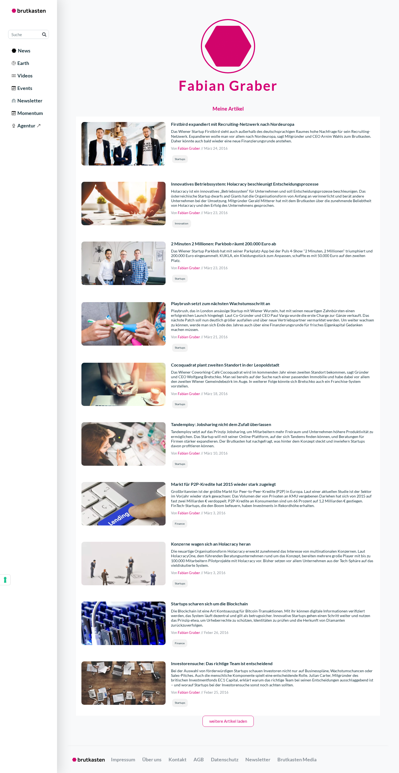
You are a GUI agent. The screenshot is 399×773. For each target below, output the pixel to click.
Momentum (29, 113)
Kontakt (177, 759)
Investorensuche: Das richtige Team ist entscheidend (222, 663)
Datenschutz (224, 759)
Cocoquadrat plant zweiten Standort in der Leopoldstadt (225, 364)
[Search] (44, 34)
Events (24, 88)
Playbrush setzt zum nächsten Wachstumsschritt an (220, 303)
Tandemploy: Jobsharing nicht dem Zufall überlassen (221, 424)
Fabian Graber (189, 148)
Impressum (123, 759)
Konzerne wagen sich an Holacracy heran (211, 543)
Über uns (152, 759)
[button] (180, 159)
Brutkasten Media (296, 759)
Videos (24, 76)
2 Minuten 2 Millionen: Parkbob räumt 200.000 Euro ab (223, 243)
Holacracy (186, 205)
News (23, 51)
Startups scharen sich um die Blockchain (209, 603)
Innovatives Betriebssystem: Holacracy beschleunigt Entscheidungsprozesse (245, 183)
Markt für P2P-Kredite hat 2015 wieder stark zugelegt (223, 484)
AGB (199, 759)
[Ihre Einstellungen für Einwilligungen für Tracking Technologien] (5, 580)
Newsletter (29, 101)
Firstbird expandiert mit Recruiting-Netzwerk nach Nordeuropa (232, 124)
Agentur (25, 126)
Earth (22, 63)
